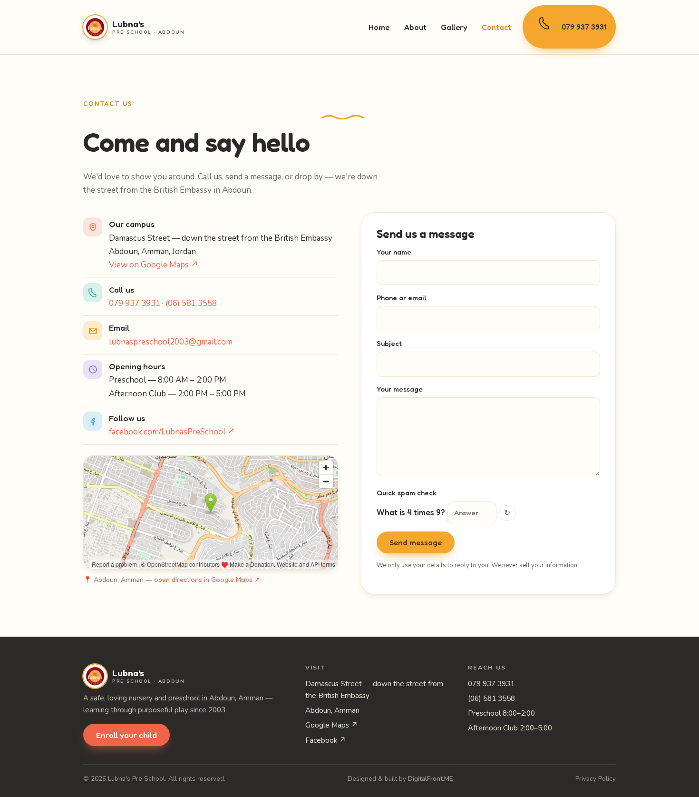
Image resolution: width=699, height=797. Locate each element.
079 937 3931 (584, 26)
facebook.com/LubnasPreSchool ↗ (172, 431)
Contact (496, 27)
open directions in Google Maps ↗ (207, 579)
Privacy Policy (595, 778)
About (415, 27)
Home (379, 27)
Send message (415, 542)
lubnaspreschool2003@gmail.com (171, 341)
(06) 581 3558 (191, 303)
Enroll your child (126, 735)
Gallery (454, 27)
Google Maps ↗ (331, 725)
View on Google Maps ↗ (153, 264)
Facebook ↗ (325, 740)
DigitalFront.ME (430, 778)
